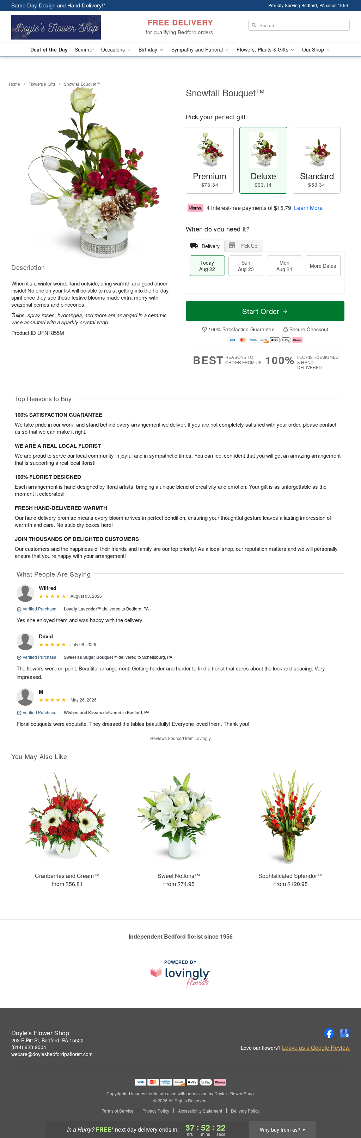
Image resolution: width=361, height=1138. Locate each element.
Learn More (308, 208)
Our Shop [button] (313, 49)
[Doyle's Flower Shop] (62, 27)
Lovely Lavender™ (83, 609)
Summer (84, 49)
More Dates (323, 265)
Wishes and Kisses (83, 712)
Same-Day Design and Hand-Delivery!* (58, 5)
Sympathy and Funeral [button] (198, 49)
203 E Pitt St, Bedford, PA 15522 (47, 1040)
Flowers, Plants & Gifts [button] (263, 49)
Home (14, 84)
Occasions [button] (113, 49)
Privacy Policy (155, 1111)
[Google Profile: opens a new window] (345, 1033)
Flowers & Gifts (42, 84)
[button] (342, 1108)
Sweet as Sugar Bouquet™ (90, 657)
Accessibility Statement (200, 1111)
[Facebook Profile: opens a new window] (329, 1033)
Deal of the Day (49, 49)
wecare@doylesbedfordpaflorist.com (52, 1054)
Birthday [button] (149, 49)
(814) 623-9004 (28, 1046)
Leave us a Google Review (316, 1048)
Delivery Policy (245, 1111)
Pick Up (248, 245)
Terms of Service (118, 1111)
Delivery (211, 245)
